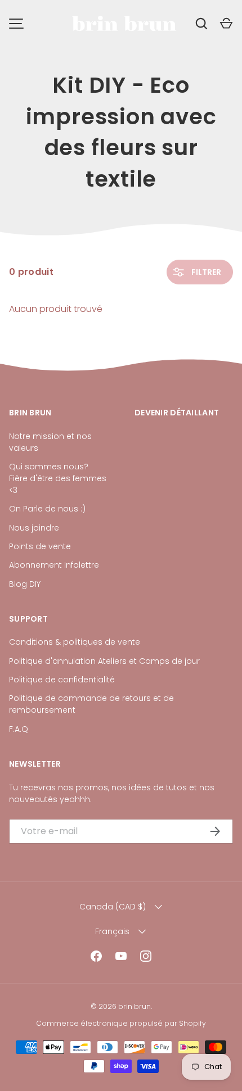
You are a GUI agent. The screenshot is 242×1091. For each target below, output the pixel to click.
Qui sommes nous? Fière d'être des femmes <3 (57, 478)
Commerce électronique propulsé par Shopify (121, 1023)
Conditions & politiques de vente (74, 642)
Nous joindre (34, 527)
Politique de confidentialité (62, 679)
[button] (226, 23)
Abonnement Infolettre (54, 565)
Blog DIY (25, 584)
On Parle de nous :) (47, 508)
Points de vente (40, 546)
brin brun (134, 1006)
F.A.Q (18, 729)
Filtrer (205, 272)
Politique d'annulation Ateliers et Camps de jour (104, 661)
